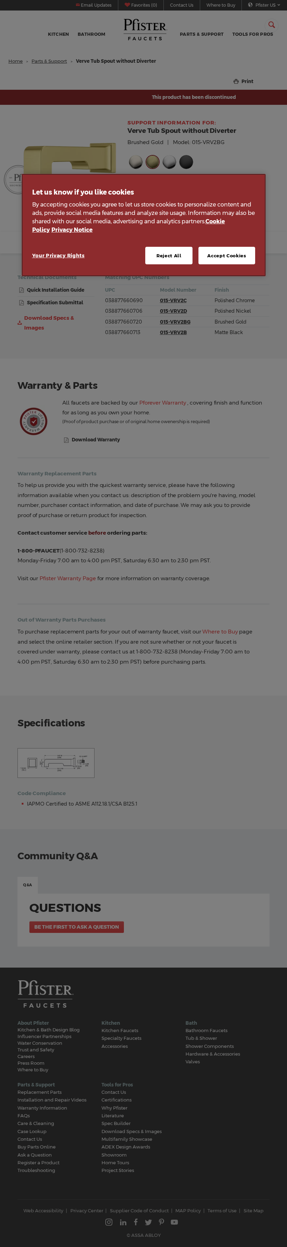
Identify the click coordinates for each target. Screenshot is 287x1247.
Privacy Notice (72, 229)
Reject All (169, 255)
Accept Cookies (226, 255)
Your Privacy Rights (58, 255)
